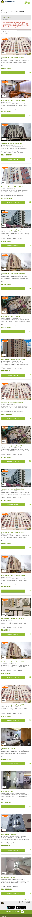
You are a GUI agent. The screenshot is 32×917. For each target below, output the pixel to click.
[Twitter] (23, 902)
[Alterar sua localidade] (25, 2)
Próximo (27, 899)
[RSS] (27, 902)
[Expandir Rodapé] (16, 912)
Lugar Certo (2, 1)
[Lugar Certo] (2, 903)
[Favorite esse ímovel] (29, 72)
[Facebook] (20, 902)
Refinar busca (7, 17)
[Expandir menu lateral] (28, 2)
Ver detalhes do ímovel (13, 72)
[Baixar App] (11, 909)
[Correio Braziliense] (10, 1)
